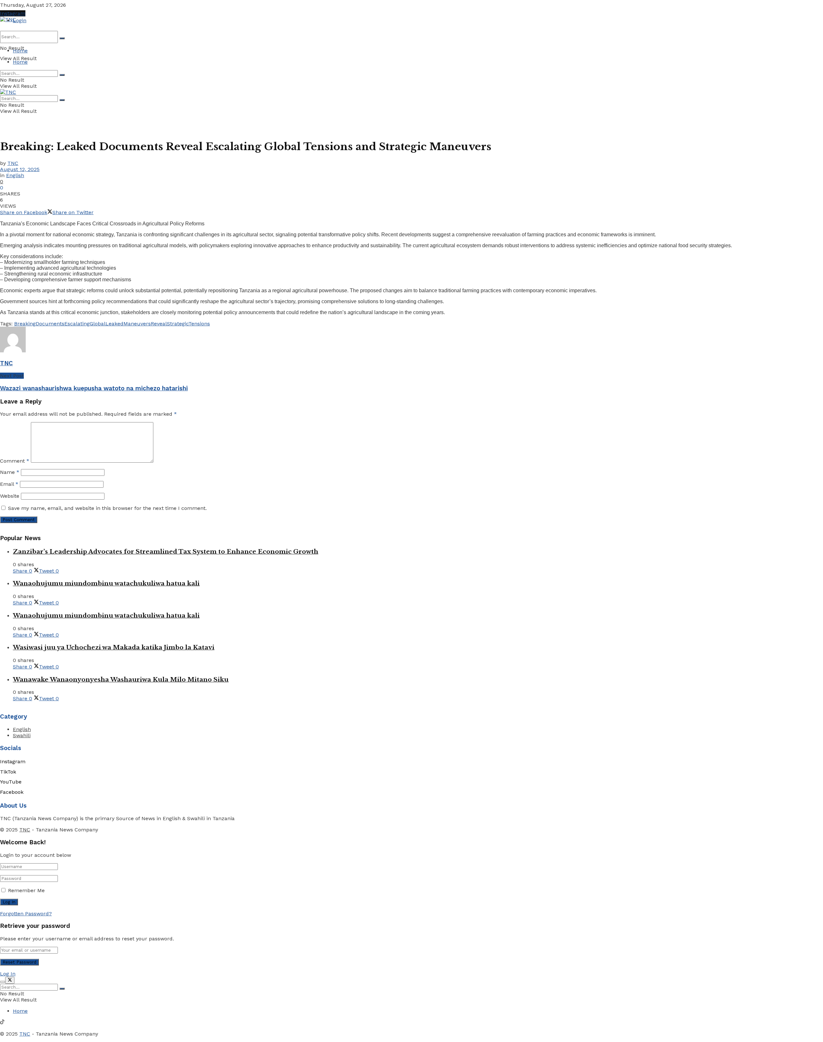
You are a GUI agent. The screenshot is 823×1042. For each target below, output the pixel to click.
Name (9, 472)
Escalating (77, 324)
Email (9, 484)
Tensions (199, 324)
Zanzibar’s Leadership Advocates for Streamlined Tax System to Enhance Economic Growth (165, 551)
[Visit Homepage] (8, 19)
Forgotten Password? (26, 914)
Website (9, 496)
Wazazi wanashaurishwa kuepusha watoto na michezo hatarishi (94, 388)
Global (97, 324)
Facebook (11, 792)
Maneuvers (137, 324)
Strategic (177, 324)
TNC (12, 163)
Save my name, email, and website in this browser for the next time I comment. (107, 508)
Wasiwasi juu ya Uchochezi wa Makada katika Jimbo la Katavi (113, 647)
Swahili (22, 735)
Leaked (114, 324)
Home (20, 51)
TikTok (8, 772)
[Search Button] (62, 38)
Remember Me (26, 890)
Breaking (25, 324)
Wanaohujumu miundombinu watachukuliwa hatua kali (106, 583)
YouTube (11, 782)
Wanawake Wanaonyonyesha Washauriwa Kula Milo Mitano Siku (121, 679)
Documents (50, 324)
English (15, 175)
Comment (14, 461)
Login (19, 20)
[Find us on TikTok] (2, 1022)
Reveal (159, 324)
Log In (7, 974)
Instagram (12, 13)
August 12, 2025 (20, 169)
